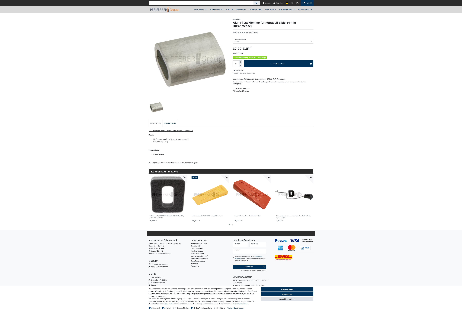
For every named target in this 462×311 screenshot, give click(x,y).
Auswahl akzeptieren (287, 299)
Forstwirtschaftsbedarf (199, 258)
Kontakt (154, 285)
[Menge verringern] (240, 65)
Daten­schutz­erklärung (240, 304)
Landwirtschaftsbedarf (199, 256)
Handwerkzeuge (197, 251)
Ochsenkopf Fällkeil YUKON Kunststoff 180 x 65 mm (207, 216)
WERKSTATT (241, 9)
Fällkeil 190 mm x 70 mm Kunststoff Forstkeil (247, 216)
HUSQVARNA (215, 9)
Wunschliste (239, 70)
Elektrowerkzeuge (197, 253)
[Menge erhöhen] (240, 62)
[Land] (287, 3)
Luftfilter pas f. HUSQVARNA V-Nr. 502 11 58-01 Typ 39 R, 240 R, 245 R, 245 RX (167, 216)
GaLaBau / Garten (198, 261)
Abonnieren (248, 267)
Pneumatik (195, 266)
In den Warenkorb (278, 64)
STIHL (228, 9)
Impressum (168, 304)
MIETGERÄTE (270, 9)
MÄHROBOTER (256, 9)
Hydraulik (194, 264)
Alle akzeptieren (287, 289)
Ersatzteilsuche (304, 9)
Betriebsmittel (196, 246)
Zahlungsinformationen (159, 264)
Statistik (168, 308)
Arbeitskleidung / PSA (199, 243)
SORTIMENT (199, 9)
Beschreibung (155, 123)
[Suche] (256, 3)
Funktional (221, 308)
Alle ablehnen (287, 294)
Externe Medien (183, 308)
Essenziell (156, 308)
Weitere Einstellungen (236, 308)
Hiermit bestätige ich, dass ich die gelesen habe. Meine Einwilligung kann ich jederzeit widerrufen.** (250, 258)
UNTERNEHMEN (286, 9)
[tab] (156, 123)
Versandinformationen (159, 267)
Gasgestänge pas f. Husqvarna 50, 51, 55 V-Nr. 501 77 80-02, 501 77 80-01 (293, 216)
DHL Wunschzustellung (203, 308)
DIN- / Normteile (197, 248)
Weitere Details (170, 123)
